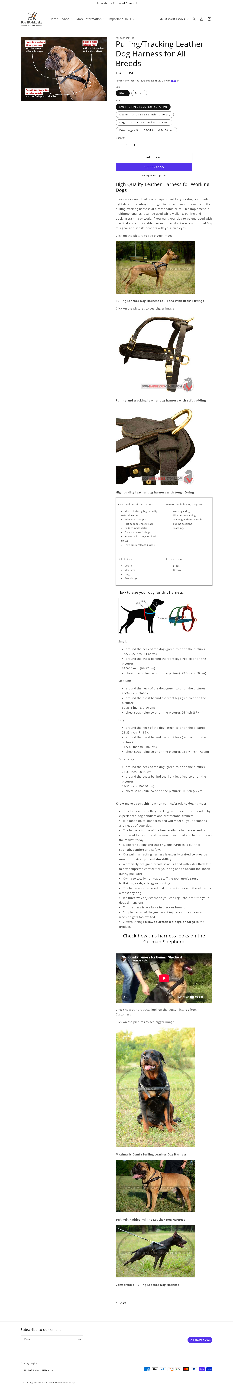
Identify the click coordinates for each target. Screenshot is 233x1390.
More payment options (154, 175)
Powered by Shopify (65, 1382)
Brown (139, 93)
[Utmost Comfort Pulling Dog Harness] (155, 1147)
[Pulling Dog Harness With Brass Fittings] (155, 293)
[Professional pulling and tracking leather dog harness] (155, 393)
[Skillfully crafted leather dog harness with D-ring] (155, 485)
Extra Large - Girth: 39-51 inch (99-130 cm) (146, 130)
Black (122, 93)
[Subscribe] (79, 1339)
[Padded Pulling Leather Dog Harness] (155, 1212)
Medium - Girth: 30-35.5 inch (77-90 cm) (144, 114)
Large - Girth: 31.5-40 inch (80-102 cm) (144, 122)
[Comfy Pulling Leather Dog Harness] (155, 1277)
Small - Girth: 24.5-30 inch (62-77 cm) (143, 107)
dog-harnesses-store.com (42, 1382)
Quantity (121, 138)
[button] (67, 19)
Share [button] (123, 1303)
